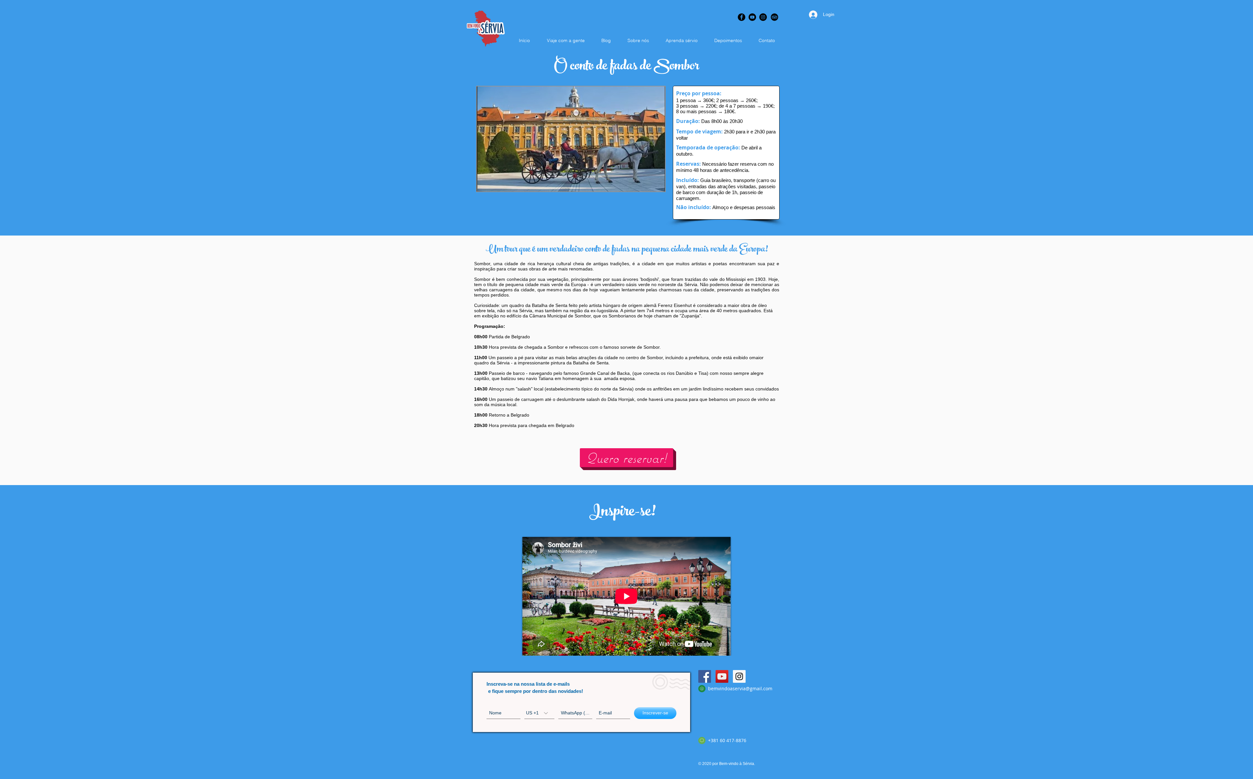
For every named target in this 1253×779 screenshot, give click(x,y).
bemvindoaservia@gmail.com (740, 688)
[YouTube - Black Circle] (752, 17)
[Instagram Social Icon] (739, 676)
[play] (651, 185)
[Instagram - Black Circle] (763, 17)
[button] (571, 139)
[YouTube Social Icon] (722, 676)
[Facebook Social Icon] (704, 676)
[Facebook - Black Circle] (741, 17)
